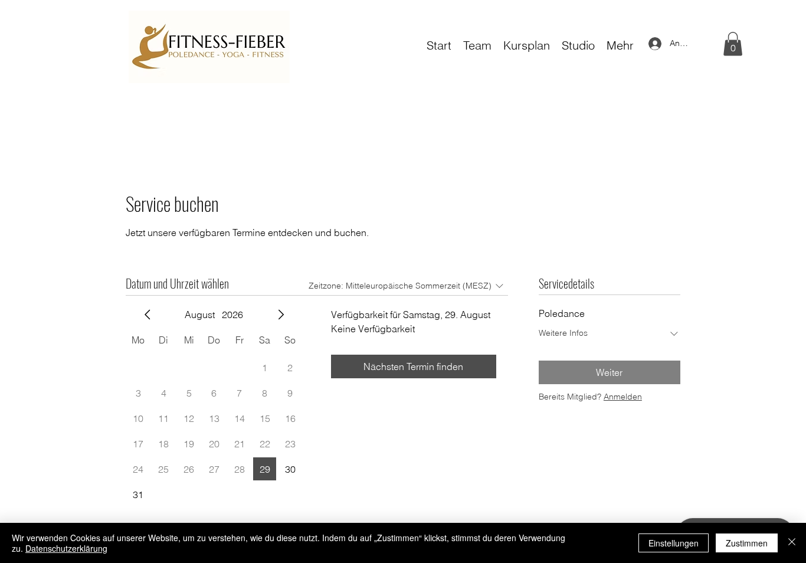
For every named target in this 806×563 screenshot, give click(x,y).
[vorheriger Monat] (147, 314)
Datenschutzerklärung (66, 548)
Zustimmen (747, 543)
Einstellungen (673, 543)
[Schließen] (792, 543)
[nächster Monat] (281, 314)
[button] (733, 44)
